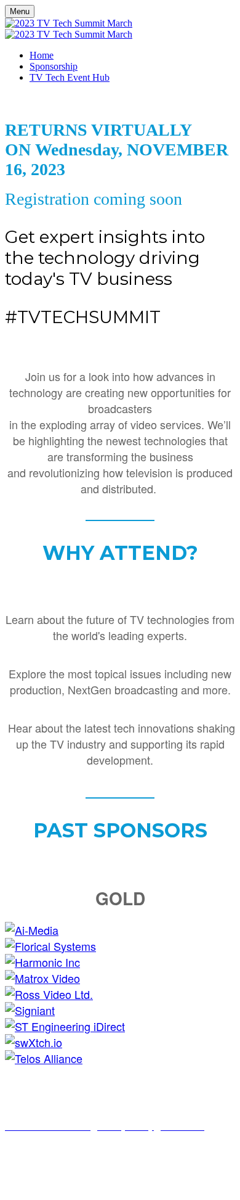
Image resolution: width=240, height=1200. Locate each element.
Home (42, 55)
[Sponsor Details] (31, 930)
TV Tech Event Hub (70, 77)
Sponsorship (54, 66)
